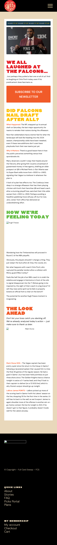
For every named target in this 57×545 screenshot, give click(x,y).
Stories (9, 494)
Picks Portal (11, 501)
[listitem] (28, 321)
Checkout (10, 528)
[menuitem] (42, 6)
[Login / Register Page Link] (42, 6)
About (8, 491)
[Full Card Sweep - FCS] (23, 6)
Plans (7, 504)
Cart (7, 531)
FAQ (7, 498)
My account (12, 524)
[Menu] (49, 6)
